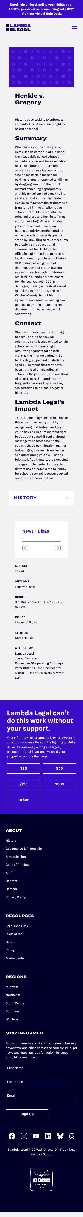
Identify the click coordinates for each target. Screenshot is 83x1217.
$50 (59, 768)
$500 (59, 784)
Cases (10, 942)
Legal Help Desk (17, 926)
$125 (23, 784)
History (11, 840)
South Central (16, 1003)
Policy (10, 950)
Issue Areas (14, 934)
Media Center (15, 958)
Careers (11, 889)
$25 (23, 768)
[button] (25, 548)
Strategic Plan (16, 856)
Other (23, 800)
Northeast (13, 995)
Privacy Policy (16, 897)
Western (12, 1019)
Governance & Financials (24, 848)
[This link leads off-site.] (12, 1138)
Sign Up (27, 1114)
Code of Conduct (18, 864)
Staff (9, 873)
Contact (11, 881)
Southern (12, 1011)
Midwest (12, 987)
